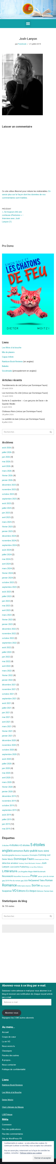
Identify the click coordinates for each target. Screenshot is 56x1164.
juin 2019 (6, 824)
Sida (19, 886)
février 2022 (7, 675)
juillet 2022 (6, 652)
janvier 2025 (7, 531)
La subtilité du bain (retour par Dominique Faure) (23, 419)
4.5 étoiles (24, 845)
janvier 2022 (7, 680)
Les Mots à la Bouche (11, 1092)
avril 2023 (6, 610)
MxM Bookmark (39, 872)
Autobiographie (8, 855)
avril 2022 (6, 666)
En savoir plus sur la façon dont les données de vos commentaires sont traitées (26, 194)
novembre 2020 (9, 745)
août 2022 (6, 647)
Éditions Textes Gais (45, 891)
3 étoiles (5, 845)
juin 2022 (6, 657)
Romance (9, 885)
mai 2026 (6, 461)
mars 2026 (7, 471)
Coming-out (44, 855)
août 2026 (6, 447)
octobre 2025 (8, 494)
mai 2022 (6, 661)
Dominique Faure (24, 859)
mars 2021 (7, 726)
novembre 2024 (9, 540)
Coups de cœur (9, 1037)
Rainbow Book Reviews (12, 361)
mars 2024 (7, 568)
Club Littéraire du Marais (13, 1107)
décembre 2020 (9, 740)
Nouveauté (7, 876)
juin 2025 (6, 512)
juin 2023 (6, 601)
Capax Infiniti (7, 357)
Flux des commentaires (12, 1134)
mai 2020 (6, 773)
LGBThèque (7, 1114)
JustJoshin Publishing (19, 867)
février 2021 (7, 731)
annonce (18, 850)
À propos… (7, 1060)
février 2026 (7, 475)
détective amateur (10, 863)
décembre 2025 (9, 485)
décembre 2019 (9, 796)
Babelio (5, 366)
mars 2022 (7, 670)
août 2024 (6, 550)
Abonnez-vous (11, 1013)
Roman (49, 880)
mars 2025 (7, 522)
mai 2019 (6, 828)
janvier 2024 (7, 578)
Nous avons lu (8, 1046)
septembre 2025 (9, 499)
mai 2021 (6, 717)
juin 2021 (6, 712)
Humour (38, 863)
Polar (33, 876)
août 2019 (6, 815)
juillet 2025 (6, 508)
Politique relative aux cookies (31, 1153)
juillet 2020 (6, 763)
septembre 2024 (9, 545)
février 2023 (7, 619)
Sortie (36, 885)
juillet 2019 (6, 819)
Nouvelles (17, 876)
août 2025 (6, 503)
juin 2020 (6, 768)
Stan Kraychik (45, 886)
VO (14, 891)
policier (40, 876)
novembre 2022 (9, 633)
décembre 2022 (9, 629)
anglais (7, 850)
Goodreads (7, 371)
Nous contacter (9, 1065)
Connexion (7, 1124)
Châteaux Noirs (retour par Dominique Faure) (22, 411)
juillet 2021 (6, 708)
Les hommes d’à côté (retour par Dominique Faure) (25, 393)
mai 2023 (6, 605)
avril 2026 (6, 466)
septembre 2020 (9, 754)
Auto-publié (30, 850)
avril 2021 (6, 722)
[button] (28, 24)
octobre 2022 (8, 638)
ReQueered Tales (36, 880)
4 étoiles (14, 845)
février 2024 (7, 573)
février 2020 (7, 787)
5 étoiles (37, 844)
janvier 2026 (7, 480)
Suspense (7, 891)
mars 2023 (7, 615)
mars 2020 (7, 782)
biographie (25, 855)
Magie (30, 872)
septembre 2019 (9, 810)
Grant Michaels (29, 863)
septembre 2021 (9, 698)
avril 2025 (6, 517)
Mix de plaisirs (8, 352)
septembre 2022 (9, 643)
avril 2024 (6, 564)
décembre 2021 (9, 684)
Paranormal (26, 876)
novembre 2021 (9, 689)
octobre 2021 (8, 694)
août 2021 (6, 703)
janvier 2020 (7, 791)
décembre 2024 (9, 536)
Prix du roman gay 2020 (19, 881)
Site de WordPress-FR (12, 1138)
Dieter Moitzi (7, 859)
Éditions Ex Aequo (26, 891)
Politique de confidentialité (13, 1069)
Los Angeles (23, 872)
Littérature (9, 871)
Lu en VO (6, 1041)
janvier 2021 (7, 736)
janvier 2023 (7, 624)
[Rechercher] (51, 432)
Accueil (5, 1032)
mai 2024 (6, 559)
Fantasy (21, 863)
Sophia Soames (26, 886)
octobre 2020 (8, 749)
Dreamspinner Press (41, 859)
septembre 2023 (9, 587)
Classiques (7, 1051)
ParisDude (22, 44)
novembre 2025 (9, 489)
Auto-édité (43, 850)
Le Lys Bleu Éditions (36, 867)
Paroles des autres (10, 1055)
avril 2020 (6, 777)
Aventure (18, 855)
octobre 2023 (8, 582)
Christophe (33, 855)
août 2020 (6, 759)
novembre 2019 (9, 801)
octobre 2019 (8, 805)
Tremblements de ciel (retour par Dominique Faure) (24, 385)
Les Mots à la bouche (11, 347)
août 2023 (6, 591)
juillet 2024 (6, 554)
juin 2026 (6, 457)
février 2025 (7, 526)
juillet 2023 (6, 596)
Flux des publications (11, 1129)
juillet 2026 (6, 452)
